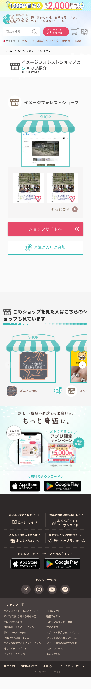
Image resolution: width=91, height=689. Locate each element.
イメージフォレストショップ (51, 102)
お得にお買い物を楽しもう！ (66, 515)
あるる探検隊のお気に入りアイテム (22, 643)
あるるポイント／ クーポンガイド (69, 523)
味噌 (78, 40)
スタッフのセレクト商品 (59, 621)
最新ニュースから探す (15, 632)
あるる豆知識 (53, 653)
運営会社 (48, 666)
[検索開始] (35, 31)
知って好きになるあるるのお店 (20, 616)
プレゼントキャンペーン (16, 653)
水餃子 (26, 40)
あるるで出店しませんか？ (24, 535)
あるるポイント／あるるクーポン (21, 611)
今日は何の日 (53, 611)
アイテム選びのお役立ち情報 (61, 643)
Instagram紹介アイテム (16, 637)
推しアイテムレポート (15, 648)
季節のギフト (53, 627)
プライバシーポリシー (73, 666)
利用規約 (9, 666)
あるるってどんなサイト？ (24, 515)
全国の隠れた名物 (13, 621)
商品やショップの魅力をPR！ (66, 535)
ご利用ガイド (27, 522)
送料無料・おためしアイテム (19, 627)
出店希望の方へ (27, 540)
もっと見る (60, 209)
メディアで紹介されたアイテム (62, 632)
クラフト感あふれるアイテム (61, 637)
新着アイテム (53, 616)
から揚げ (38, 40)
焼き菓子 (67, 40)
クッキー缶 (53, 40)
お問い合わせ (28, 666)
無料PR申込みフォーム (69, 540)
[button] (9, 365)
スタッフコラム (54, 648)
